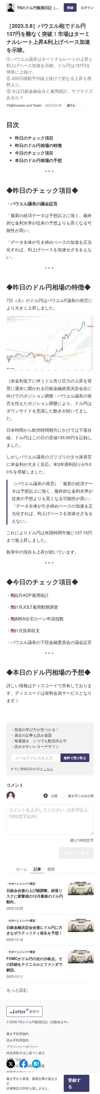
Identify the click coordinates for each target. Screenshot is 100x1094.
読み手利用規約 (17, 1040)
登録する (74, 1083)
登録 (70, 7)
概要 (51, 869)
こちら (48, 768)
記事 (37, 869)
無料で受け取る (75, 757)
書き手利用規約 (17, 1033)
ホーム (21, 869)
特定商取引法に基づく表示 (25, 1052)
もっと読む (17, 990)
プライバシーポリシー (22, 1046)
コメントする (76, 853)
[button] (10, 795)
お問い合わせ (16, 1059)
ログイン (87, 7)
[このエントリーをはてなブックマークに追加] (36, 1064)
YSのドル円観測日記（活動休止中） (38, 7)
